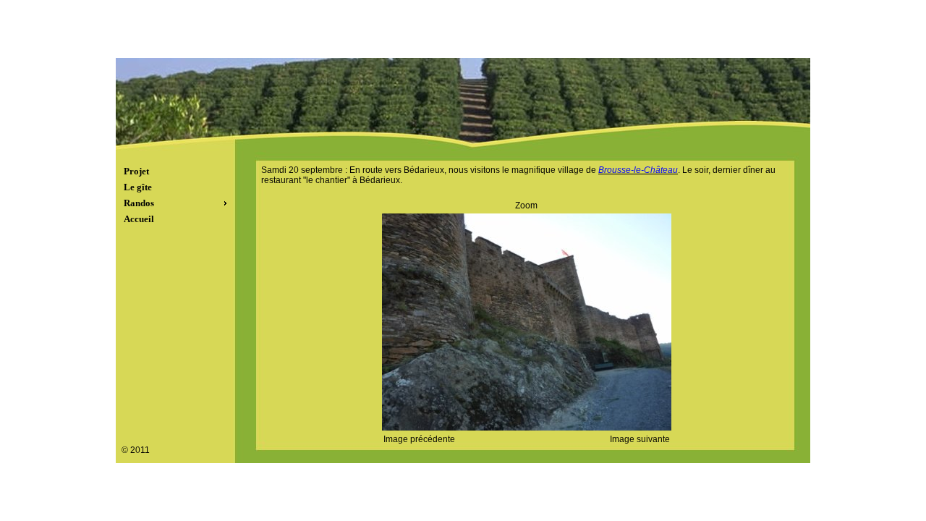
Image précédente (419, 439)
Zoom (526, 205)
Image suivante (640, 439)
